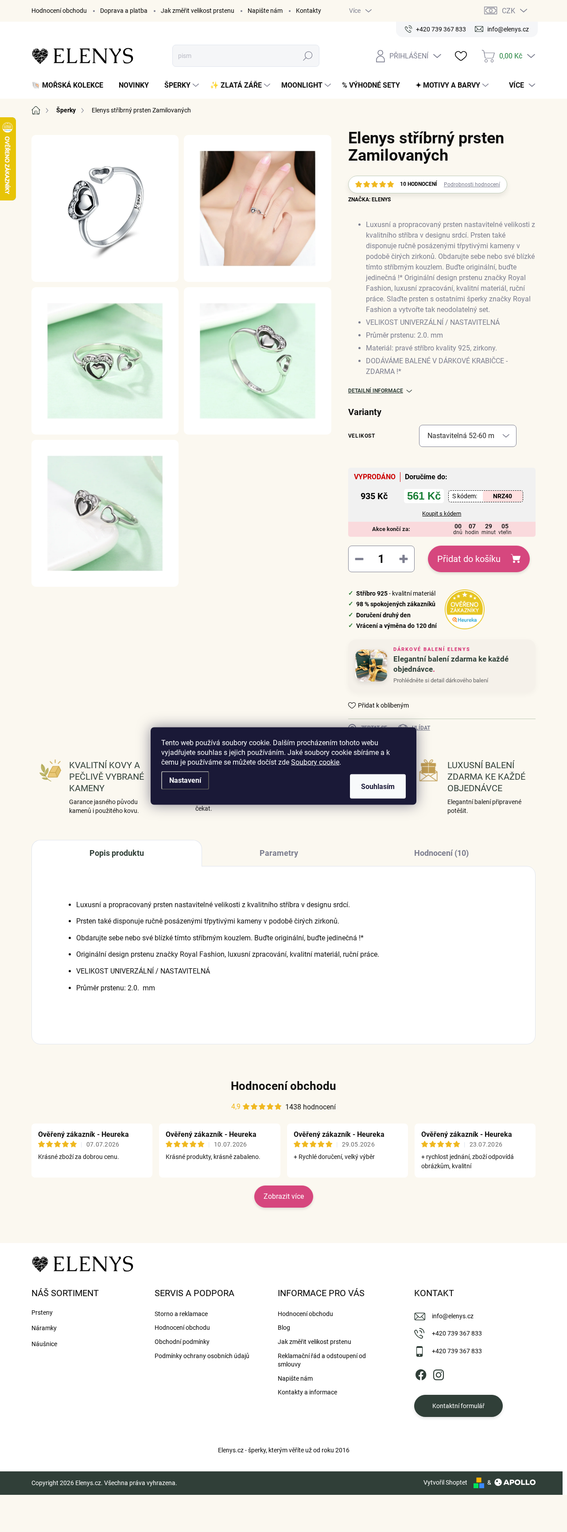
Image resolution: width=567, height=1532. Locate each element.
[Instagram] (438, 1373)
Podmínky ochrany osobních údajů (202, 1355)
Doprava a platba (124, 10)
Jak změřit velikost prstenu (197, 10)
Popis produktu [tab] (116, 853)
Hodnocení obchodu (59, 10)
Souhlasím (378, 786)
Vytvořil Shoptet (445, 1482)
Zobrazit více (284, 1196)
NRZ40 (502, 496)
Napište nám (265, 10)
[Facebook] (420, 1373)
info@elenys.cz (453, 1316)
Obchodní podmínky (182, 1341)
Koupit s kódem (441, 513)
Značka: (369, 199)
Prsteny (42, 1312)
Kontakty (308, 10)
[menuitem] (70, 85)
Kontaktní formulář (458, 1405)
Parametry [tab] (279, 853)
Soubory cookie (315, 762)
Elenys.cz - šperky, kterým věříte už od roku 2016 (284, 1450)
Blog (284, 1327)
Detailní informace (375, 391)
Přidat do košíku (469, 559)
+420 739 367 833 (457, 1333)
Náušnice (44, 1343)
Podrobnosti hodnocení (472, 184)
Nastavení (185, 780)
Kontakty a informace (307, 1392)
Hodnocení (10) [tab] (441, 853)
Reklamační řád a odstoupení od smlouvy (322, 1360)
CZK (508, 11)
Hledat (308, 55)
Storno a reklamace (181, 1313)
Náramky (44, 1328)
